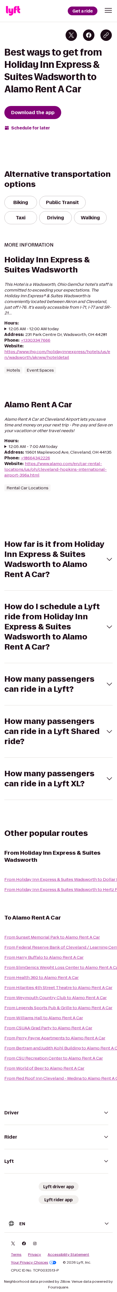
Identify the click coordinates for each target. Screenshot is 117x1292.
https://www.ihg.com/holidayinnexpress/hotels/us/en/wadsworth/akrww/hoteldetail (57, 354)
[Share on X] (71, 35)
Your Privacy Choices (29, 1262)
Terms (16, 1254)
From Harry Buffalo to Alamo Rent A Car (44, 957)
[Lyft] (13, 11)
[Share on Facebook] (88, 35)
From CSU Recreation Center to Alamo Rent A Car (53, 1058)
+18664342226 (35, 458)
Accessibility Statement (68, 1254)
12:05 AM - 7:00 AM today (33, 446)
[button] (108, 10)
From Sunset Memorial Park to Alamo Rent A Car (52, 937)
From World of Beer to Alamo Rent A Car (44, 1068)
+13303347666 (35, 340)
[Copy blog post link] (106, 35)
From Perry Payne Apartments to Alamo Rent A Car (54, 1038)
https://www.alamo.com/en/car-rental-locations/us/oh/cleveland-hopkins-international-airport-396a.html (55, 469)
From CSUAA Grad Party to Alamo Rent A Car (48, 1028)
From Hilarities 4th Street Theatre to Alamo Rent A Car (58, 987)
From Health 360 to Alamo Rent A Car (41, 977)
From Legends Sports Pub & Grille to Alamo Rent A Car (58, 1008)
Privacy (34, 1254)
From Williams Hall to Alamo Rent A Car (43, 1018)
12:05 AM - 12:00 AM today (34, 329)
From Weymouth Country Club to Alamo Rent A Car (55, 997)
